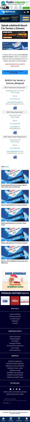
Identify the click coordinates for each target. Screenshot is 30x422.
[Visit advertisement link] (15, 5)
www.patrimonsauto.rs (15, 102)
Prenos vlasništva (15, 350)
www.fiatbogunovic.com (15, 151)
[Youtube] (19, 388)
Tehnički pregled (15, 339)
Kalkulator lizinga (15, 370)
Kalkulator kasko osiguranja (15, 363)
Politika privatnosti (15, 316)
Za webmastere (15, 319)
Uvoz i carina (15, 348)
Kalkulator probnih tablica (15, 375)
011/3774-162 (15, 99)
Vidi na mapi (15, 92)
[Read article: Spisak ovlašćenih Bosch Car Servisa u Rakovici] (15, 196)
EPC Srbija (15, 341)
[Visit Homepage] (8, 12)
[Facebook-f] (13, 388)
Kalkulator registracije (15, 361)
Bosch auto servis (7, 182)
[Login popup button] (28, 12)
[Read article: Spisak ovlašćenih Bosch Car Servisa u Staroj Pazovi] (15, 215)
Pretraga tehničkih (15, 343)
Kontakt (15, 323)
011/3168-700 (15, 124)
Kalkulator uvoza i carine (15, 368)
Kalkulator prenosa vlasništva (15, 366)
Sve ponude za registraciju (15, 345)
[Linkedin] (16, 388)
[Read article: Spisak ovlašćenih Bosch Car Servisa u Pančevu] (15, 234)
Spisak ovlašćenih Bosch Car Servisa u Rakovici (14, 205)
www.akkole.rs (15, 127)
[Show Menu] (24, 12)
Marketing (15, 321)
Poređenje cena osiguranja (15, 372)
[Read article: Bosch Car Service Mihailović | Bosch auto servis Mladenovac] (15, 253)
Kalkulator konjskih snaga (15, 377)
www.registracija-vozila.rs (21, 412)
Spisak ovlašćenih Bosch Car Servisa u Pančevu (14, 243)
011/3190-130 (15, 148)
